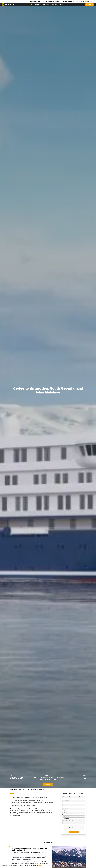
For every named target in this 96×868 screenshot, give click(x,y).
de (91, 1)
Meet (88, 1)
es (93, 1)
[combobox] (64, 816)
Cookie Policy (41, 865)
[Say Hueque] (8, 4)
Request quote (48, 784)
